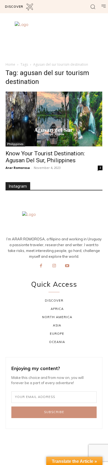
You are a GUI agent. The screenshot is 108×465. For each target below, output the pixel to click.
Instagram (18, 186)
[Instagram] (54, 266)
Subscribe (54, 412)
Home (10, 64)
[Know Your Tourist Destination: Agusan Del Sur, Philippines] (54, 119)
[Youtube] (67, 266)
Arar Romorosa (18, 168)
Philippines (15, 144)
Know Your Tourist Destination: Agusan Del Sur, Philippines (45, 157)
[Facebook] (41, 266)
